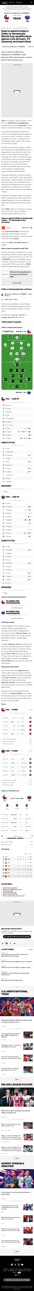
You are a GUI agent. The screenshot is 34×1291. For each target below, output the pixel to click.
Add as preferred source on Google (18, 936)
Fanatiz (8, 227)
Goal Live (29, 1270)
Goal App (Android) (12, 1270)
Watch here (26, 227)
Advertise (12, 1269)
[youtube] (22, 1265)
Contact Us (5, 1269)
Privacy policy (27, 1269)
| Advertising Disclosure (16, 9)
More (17, 1079)
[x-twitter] (15, 1265)
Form (25, 853)
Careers (5, 1270)
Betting (14, 1272)
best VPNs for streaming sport (19, 266)
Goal (9, 1286)
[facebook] (11, 1265)
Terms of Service (19, 1269)
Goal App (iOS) (21, 1270)
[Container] (6, 18)
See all (31, 949)
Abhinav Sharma (6, 28)
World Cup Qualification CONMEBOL (17, 13)
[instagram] (18, 1265)
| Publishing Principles (26, 9)
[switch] (29, 854)
